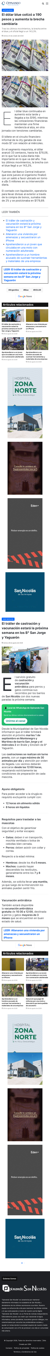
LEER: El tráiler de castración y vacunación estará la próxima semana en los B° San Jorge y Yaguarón (22, 275)
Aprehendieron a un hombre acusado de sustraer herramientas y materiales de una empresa (26, 258)
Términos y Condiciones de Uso (25, 1352)
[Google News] (25, 296)
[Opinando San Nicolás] (11, 3)
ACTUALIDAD (8, 10)
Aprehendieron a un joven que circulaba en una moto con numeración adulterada (24, 247)
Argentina (14, 290)
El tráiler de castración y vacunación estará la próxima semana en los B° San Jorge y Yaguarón (24, 225)
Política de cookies (37, 1348)
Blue (27, 290)
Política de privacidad (21, 1348)
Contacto (9, 1348)
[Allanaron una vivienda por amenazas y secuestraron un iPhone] (37, 315)
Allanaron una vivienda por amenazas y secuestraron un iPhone (23, 237)
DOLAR (37, 290)
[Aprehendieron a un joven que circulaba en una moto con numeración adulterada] (13, 343)
